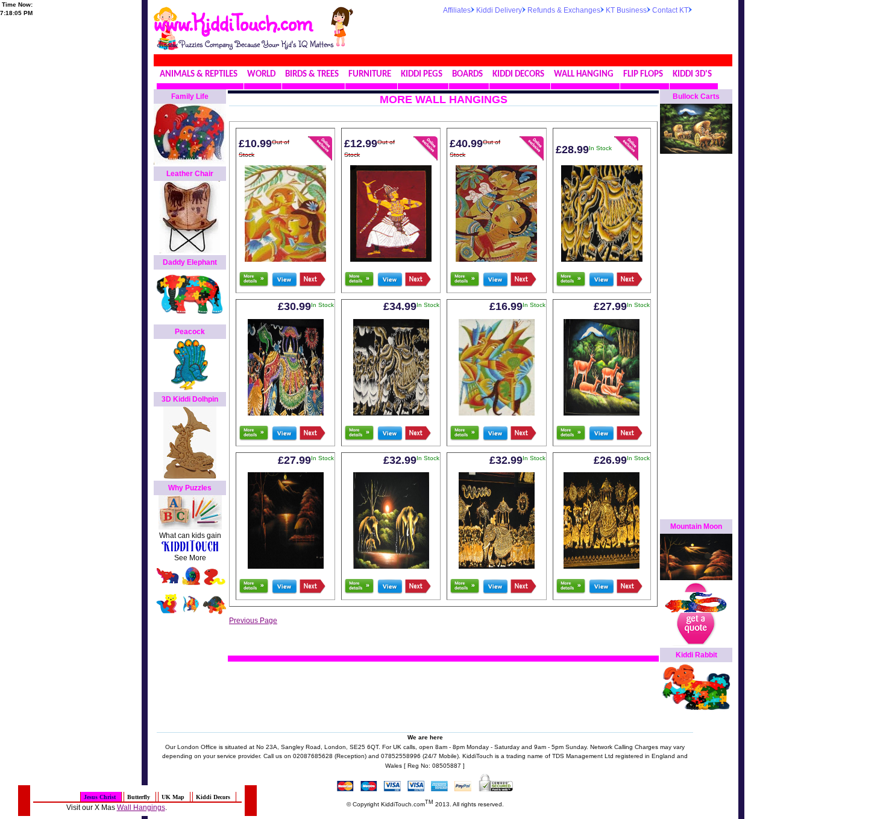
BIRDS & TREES (312, 74)
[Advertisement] (584, 32)
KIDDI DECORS (518, 74)
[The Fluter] (285, 259)
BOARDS (467, 74)
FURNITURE (369, 74)
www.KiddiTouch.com (233, 21)
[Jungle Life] (391, 566)
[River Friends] (601, 413)
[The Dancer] (391, 259)
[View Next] (312, 284)
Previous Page (253, 620)
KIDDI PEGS (421, 74)
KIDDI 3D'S (692, 74)
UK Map (173, 797)
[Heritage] (602, 259)
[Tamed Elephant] (497, 566)
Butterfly (138, 797)
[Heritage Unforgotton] (391, 413)
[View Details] (284, 284)
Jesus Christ (100, 797)
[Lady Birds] (496, 259)
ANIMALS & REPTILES (198, 74)
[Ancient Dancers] (601, 566)
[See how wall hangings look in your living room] (254, 284)
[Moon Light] (286, 566)
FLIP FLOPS (643, 74)
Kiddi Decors (213, 797)
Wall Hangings (141, 807)
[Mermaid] (497, 413)
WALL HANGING (584, 74)
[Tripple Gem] (286, 413)
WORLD (261, 74)
